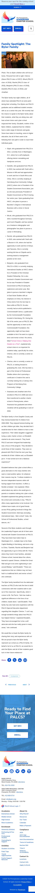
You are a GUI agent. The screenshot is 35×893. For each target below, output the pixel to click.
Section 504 (24, 845)
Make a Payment (25, 826)
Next (25, 685)
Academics (5, 811)
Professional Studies (5, 837)
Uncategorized (14, 676)
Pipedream (21, 889)
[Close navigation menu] (31, 28)
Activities (5, 846)
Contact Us (24, 857)
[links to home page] (17, 17)
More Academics (7, 823)
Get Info (7, 28)
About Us (23, 811)
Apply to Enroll (25, 865)
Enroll (18, 28)
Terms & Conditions (27, 842)
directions (21, 782)
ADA (21, 832)
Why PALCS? (24, 814)
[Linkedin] (23, 771)
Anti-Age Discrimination (25, 835)
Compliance (24, 830)
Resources (23, 817)
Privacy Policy (26, 882)
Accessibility (17, 885)
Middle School (6, 817)
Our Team (23, 820)
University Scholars (8, 829)
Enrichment (5, 827)
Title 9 (22, 848)
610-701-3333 (9, 785)
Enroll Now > (19, 4)
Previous (12, 685)
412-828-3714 (9, 795)
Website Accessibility (24, 851)
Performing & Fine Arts (7, 833)
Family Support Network (6, 859)
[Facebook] (6, 771)
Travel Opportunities (6, 854)
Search (16, 7)
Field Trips (5, 851)
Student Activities (8, 849)
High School (5, 820)
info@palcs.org (11, 799)
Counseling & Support (6, 841)
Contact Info (24, 862)
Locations (23, 859)
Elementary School (8, 814)
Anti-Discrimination (27, 839)
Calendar (23, 823)
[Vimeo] (17, 771)
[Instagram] (12, 771)
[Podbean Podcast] (29, 771)
